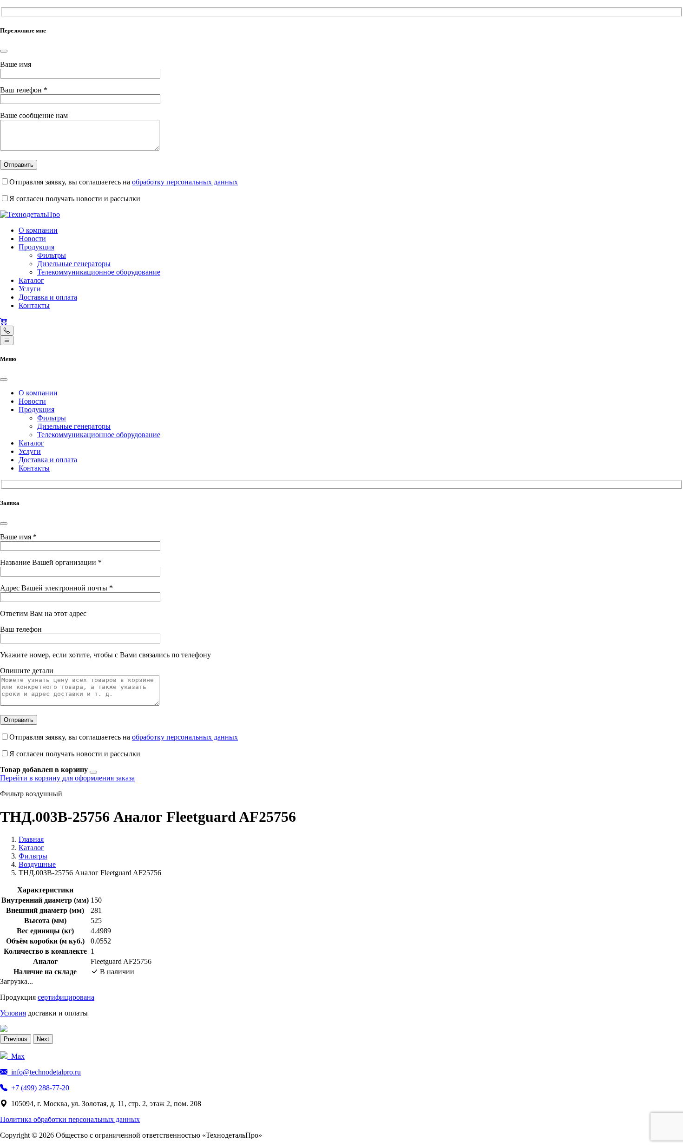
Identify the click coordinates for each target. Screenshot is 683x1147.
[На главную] (30, 214)
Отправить (18, 164)
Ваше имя (15, 64)
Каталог (31, 280)
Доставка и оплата (48, 297)
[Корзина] (3, 321)
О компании (38, 230)
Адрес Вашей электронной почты (56, 588)
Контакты (34, 305)
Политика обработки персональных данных (70, 1119)
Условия (13, 1013)
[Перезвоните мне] (6, 330)
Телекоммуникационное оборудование (98, 272)
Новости (32, 239)
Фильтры (51, 255)
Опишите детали (26, 671)
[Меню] (6, 340)
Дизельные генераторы (74, 264)
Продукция (36, 247)
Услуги (30, 289)
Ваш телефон (23, 90)
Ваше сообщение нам (34, 115)
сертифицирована (66, 997)
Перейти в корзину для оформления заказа (67, 778)
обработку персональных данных (185, 182)
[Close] (3, 51)
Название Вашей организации (51, 562)
